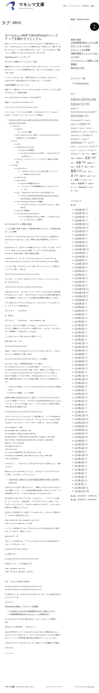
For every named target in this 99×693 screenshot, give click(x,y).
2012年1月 (79, 451)
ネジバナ (74, 150)
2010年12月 (80, 487)
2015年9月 (79, 328)
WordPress (78, 142)
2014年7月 (79, 357)
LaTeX (85, 123)
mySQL (85, 131)
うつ (90, 142)
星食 (85, 171)
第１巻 (73, 499)
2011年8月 (79, 462)
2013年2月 (79, 408)
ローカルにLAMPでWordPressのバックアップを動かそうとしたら (31, 37)
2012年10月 (80, 422)
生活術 (74, 183)
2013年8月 (79, 386)
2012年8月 (79, 429)
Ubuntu (94, 132)
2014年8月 (79, 354)
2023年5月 (80, 267)
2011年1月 (79, 484)
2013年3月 (79, 404)
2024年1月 (79, 260)
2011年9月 (79, 458)
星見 (77, 171)
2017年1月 (79, 325)
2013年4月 (79, 401)
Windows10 (85, 139)
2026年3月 (80, 216)
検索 (94, 26)
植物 (78, 179)
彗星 (87, 167)
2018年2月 (79, 314)
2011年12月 (80, 455)
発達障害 (82, 183)
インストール (83, 146)
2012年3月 (79, 444)
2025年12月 (80, 224)
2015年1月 (79, 339)
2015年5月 (79, 336)
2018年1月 (79, 317)
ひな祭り (74, 146)
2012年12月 (80, 415)
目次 (65, 6)
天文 (90, 157)
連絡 (92, 6)
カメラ (93, 146)
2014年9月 (79, 350)
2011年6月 (79, 469)
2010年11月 (80, 491)
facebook (88, 120)
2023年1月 (79, 274)
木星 (89, 176)
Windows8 (76, 139)
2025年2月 (80, 242)
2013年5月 (79, 397)
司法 (89, 153)
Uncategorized (81, 83)
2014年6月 (79, 361)
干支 (73, 167)
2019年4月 (79, 307)
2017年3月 (79, 321)
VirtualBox (87, 135)
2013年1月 (79, 411)
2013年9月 (79, 382)
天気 (73, 162)
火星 (91, 180)
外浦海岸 (80, 158)
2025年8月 (80, 234)
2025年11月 (80, 227)
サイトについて (74, 6)
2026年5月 (80, 213)
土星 (73, 158)
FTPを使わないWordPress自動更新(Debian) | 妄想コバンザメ (32, 611)
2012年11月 (80, 419)
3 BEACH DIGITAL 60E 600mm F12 (83, 101)
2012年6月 (79, 437)
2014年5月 (79, 364)
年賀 (80, 166)
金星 (92, 187)
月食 (82, 176)
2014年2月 (79, 368)
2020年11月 (80, 292)
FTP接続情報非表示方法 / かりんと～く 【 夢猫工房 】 (29, 614)
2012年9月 (79, 426)
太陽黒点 (91, 163)
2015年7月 (79, 332)
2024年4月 (80, 256)
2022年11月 (80, 278)
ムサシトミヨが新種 (80, 49)
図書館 (95, 154)
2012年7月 (79, 433)
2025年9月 (80, 231)
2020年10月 (80, 296)
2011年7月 (79, 465)
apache (75, 108)
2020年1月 (79, 303)
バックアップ (82, 150)
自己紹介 (85, 6)
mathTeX (90, 128)
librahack (75, 128)
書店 (90, 171)
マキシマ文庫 (31, 4)
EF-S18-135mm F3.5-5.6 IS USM (84, 112)
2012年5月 (79, 440)
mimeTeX (76, 131)
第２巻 (73, 496)
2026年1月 (79, 220)
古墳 (84, 153)
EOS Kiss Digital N (77, 120)
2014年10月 (80, 346)
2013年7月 (79, 390)
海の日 (85, 180)
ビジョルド (91, 150)
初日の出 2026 (77, 67)
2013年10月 (80, 379)
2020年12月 (80, 289)
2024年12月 (80, 249)
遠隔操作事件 (84, 187)
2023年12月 (80, 263)
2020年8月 (80, 299)
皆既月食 (91, 183)
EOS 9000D (80, 115)
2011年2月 (79, 480)
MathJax (82, 128)
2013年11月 (80, 375)
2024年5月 (80, 252)
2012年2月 (79, 448)
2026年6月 (80, 209)
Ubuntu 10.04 (76, 135)
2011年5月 (79, 473)
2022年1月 (79, 281)
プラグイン (76, 154)
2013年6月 (79, 393)
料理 (93, 167)
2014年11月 (80, 343)
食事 (77, 190)
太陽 (81, 162)
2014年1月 (79, 372)
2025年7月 (80, 238)
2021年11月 (80, 285)
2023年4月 (80, 270)
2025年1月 (79, 245)
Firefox (74, 124)
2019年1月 (79, 310)
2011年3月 (79, 476)
